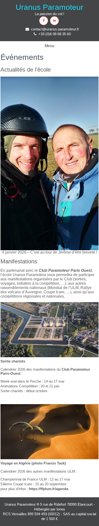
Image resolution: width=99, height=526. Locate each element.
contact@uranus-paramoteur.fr (55, 29)
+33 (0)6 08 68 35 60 (54, 34)
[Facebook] (43, 20)
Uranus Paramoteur (49, 7)
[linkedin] (54, 20)
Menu (49, 46)
